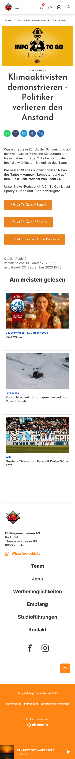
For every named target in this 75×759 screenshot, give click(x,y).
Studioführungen (37, 617)
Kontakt (37, 630)
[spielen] (68, 752)
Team (37, 566)
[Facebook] (32, 133)
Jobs (37, 579)
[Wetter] (50, 7)
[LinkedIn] (40, 133)
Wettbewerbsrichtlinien (55, 703)
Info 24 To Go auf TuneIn (28, 205)
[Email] (23, 133)
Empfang (37, 604)
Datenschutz (13, 703)
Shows (7, 20)
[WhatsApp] (7, 133)
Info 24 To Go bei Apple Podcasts (34, 239)
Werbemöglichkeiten (37, 591)
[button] (59, 7)
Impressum (31, 703)
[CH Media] (37, 724)
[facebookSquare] (30, 648)
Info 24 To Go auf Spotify (28, 222)
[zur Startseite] (8, 7)
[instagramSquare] (45, 648)
